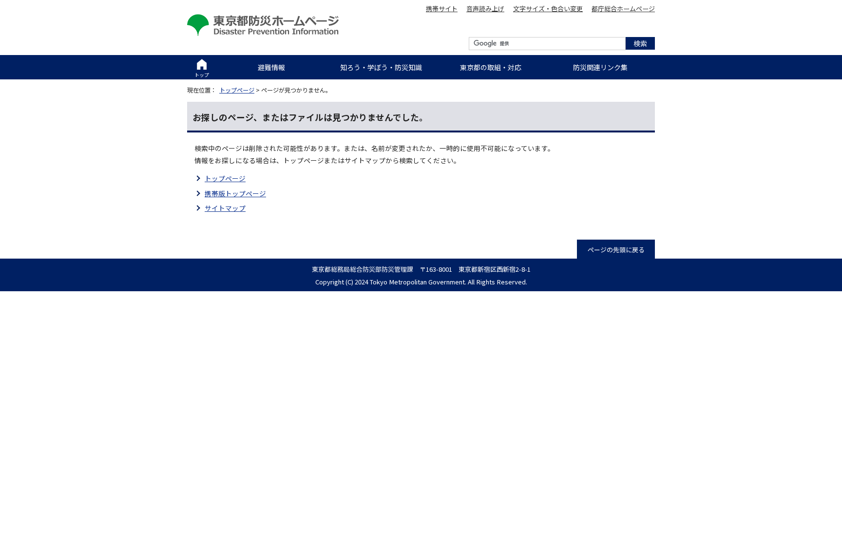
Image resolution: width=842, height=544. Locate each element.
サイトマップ (225, 208)
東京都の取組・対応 (490, 67)
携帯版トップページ (235, 193)
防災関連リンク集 (600, 67)
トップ (201, 74)
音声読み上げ (485, 8)
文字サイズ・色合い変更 (548, 8)
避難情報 (271, 67)
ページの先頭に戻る (616, 249)
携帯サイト (442, 8)
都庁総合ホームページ (623, 8)
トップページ (236, 90)
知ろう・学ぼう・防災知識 (381, 67)
